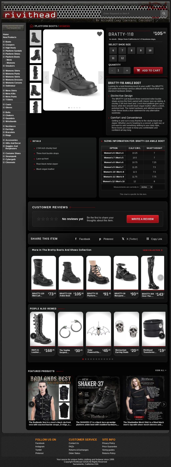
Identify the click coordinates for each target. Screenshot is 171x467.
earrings (10, 129)
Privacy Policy (108, 443)
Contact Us (74, 443)
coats (8, 104)
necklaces (11, 126)
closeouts (10, 162)
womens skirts (13, 77)
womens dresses (14, 80)
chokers (10, 115)
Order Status (74, 453)
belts (8, 112)
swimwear (10, 86)
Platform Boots (46, 26)
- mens (9, 60)
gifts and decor (13, 143)
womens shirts (13, 71)
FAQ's (71, 446)
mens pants (11, 97)
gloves (9, 107)
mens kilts (11, 93)
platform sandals (14, 51)
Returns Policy (108, 453)
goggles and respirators (12, 147)
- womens (10, 63)
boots (8, 42)
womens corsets (14, 83)
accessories (12, 140)
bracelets (10, 132)
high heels (11, 48)
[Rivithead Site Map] (13, 28)
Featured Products (41, 371)
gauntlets (10, 118)
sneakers (10, 66)
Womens (64, 26)
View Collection (152, 250)
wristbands (11, 121)
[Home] (31, 26)
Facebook (39, 443)
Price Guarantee (109, 446)
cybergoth (11, 159)
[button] (101, 77)
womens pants (13, 74)
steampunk (11, 156)
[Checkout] (145, 22)
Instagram (39, 446)
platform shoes (13, 54)
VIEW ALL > (160, 370)
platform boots (13, 57)
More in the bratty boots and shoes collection (62, 250)
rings (8, 135)
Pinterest (39, 453)
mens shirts (11, 90)
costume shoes (13, 153)
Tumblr (38, 450)
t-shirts (9, 100)
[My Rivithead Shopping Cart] (125, 22)
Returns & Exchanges (79, 450)
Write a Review (143, 219)
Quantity (115, 64)
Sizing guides (108, 450)
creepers (10, 45)
